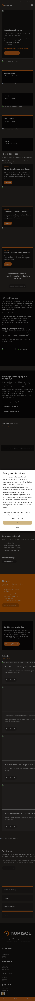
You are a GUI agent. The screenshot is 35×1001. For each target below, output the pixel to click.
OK (17, 523)
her (22, 515)
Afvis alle (18, 527)
